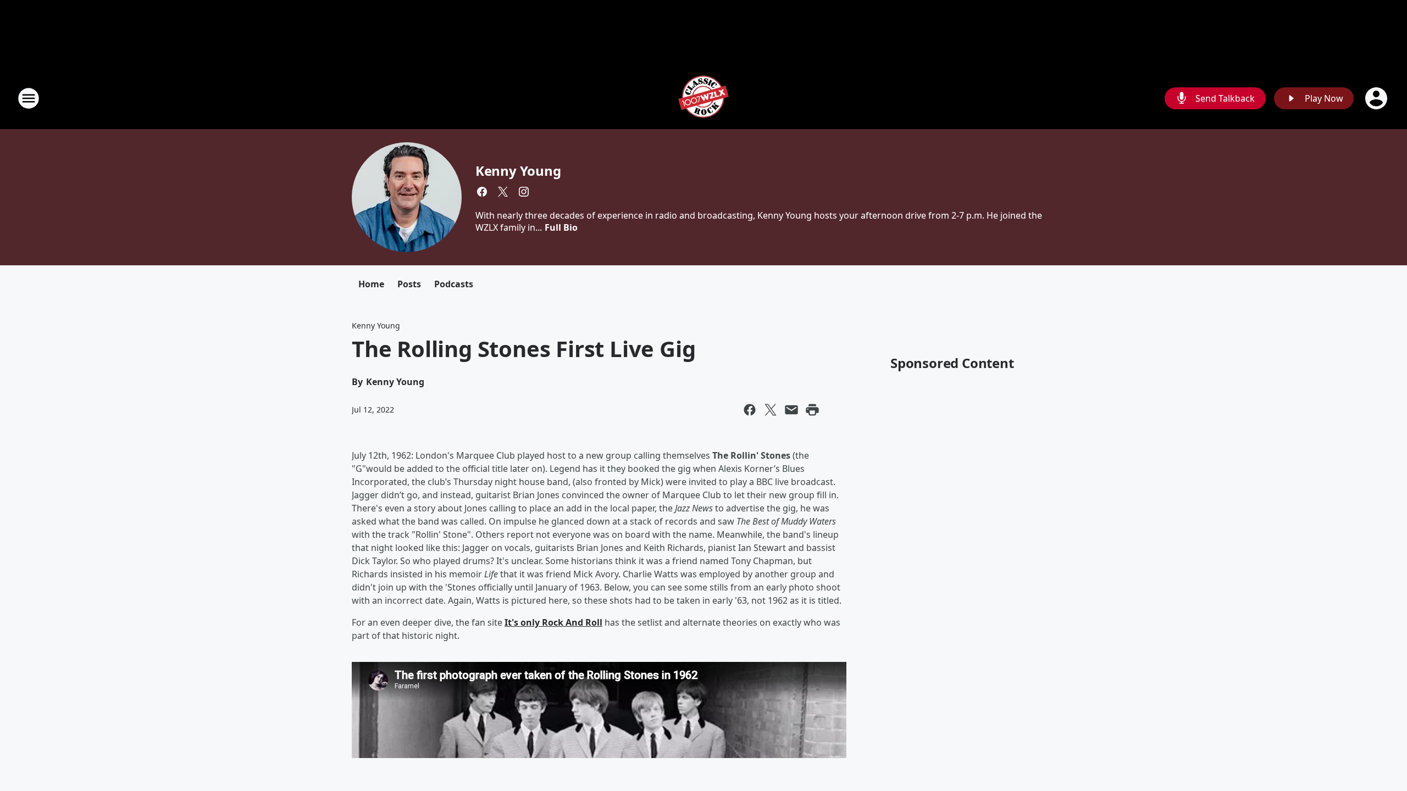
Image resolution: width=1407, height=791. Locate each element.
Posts (409, 284)
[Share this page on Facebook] (749, 409)
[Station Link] (703, 98)
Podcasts (453, 284)
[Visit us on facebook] (482, 191)
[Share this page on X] (770, 409)
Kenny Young (518, 170)
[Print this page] (812, 409)
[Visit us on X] (502, 191)
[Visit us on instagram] (523, 191)
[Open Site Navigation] (29, 98)
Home (371, 284)
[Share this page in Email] (791, 409)
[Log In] (1377, 98)
